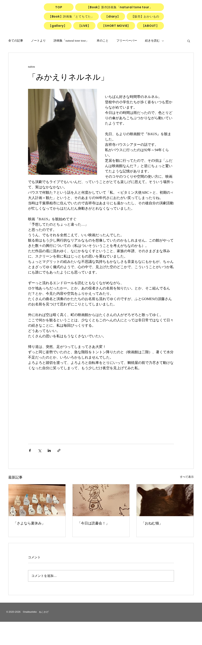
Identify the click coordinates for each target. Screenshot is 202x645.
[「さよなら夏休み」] (36, 500)
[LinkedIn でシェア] (49, 450)
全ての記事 (15, 40)
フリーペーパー (126, 40)
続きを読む (152, 40)
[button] (189, 40)
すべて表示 (187, 476)
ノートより (38, 40)
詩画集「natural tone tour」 (71, 40)
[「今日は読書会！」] (101, 500)
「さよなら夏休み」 (29, 523)
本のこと (102, 40)
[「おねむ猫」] (165, 500)
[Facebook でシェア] (30, 450)
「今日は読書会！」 (93, 523)
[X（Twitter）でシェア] (39, 450)
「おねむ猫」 (152, 523)
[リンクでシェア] (59, 450)
